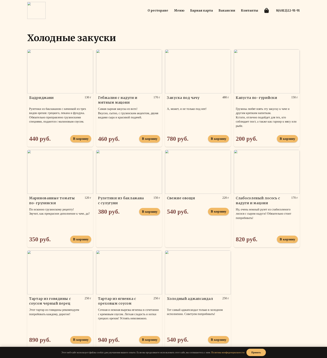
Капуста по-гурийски (256, 97)
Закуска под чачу (183, 97)
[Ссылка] (36, 10)
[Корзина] (266, 10)
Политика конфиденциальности (227, 352)
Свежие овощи (181, 198)
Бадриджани (41, 97)
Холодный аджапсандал (190, 298)
